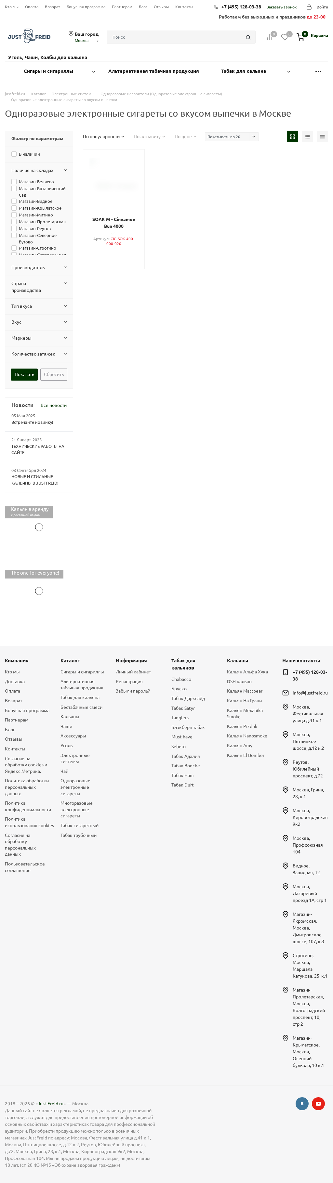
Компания (17, 660)
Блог (143, 7)
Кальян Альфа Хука (247, 671)
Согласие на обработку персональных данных (20, 845)
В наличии (29, 154)
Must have (182, 736)
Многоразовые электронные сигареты (76, 809)
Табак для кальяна (80, 697)
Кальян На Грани (244, 700)
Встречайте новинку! (32, 422)
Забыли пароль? (133, 691)
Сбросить (54, 374)
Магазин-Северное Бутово (38, 238)
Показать (24, 374)
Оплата (31, 7)
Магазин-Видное (35, 201)
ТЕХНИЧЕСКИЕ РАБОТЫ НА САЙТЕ (37, 449)
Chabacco (181, 679)
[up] (302, 1158)
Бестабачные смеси (81, 707)
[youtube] (318, 1103)
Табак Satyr (183, 708)
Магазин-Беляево (36, 181)
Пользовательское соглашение (25, 867)
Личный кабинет (133, 671)
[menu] (318, 71)
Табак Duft (182, 784)
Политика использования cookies (28, 822)
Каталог (70, 660)
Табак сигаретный (79, 825)
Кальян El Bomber (245, 755)
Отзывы (161, 7)
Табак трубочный (78, 835)
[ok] (302, 1103)
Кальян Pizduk (242, 726)
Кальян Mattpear (244, 691)
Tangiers (180, 717)
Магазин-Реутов (35, 228)
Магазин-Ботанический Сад (42, 191)
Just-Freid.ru (50, 1103)
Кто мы (12, 7)
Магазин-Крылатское (40, 208)
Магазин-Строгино (37, 248)
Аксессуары (73, 735)
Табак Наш (182, 775)
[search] (248, 37)
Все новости (54, 405)
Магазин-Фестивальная (42, 255)
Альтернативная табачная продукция (81, 685)
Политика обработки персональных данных (27, 787)
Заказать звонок (282, 7)
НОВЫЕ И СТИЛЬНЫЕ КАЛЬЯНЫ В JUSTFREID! (35, 479)
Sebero (178, 746)
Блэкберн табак (188, 727)
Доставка (15, 681)
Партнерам (122, 7)
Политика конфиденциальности (28, 806)
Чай (64, 771)
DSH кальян (239, 681)
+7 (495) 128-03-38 (241, 6)
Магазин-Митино (36, 215)
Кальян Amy (239, 745)
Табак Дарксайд (188, 698)
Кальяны (69, 716)
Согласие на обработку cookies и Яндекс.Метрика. (26, 765)
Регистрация (129, 681)
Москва (81, 40)
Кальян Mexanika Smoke (245, 714)
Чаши (66, 726)
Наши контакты (301, 660)
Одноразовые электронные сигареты (75, 787)
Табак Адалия (185, 756)
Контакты (184, 7)
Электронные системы (75, 758)
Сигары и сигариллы (82, 671)
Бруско (179, 688)
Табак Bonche (185, 765)
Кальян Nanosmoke (247, 735)
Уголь (66, 745)
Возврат (52, 7)
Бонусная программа (86, 7)
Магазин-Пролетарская (42, 221)
